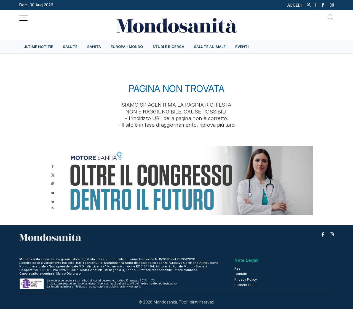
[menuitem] (38, 46)
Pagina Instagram (329, 5)
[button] (299, 6)
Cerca (331, 18)
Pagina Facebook (320, 5)
